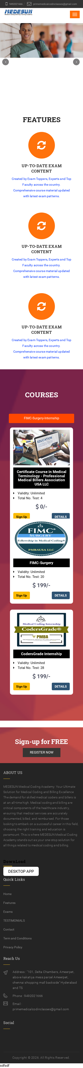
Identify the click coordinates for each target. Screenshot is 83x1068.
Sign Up (21, 595)
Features (9, 903)
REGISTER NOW (41, 752)
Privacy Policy (12, 947)
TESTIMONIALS (14, 920)
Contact (8, 929)
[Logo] (18, 16)
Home (7, 894)
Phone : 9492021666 (28, 996)
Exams (8, 911)
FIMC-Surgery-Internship (41, 418)
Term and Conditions (17, 938)
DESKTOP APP (21, 871)
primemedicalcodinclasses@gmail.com (55, 4)
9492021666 (16, 4)
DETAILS (61, 595)
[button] (5, 62)
